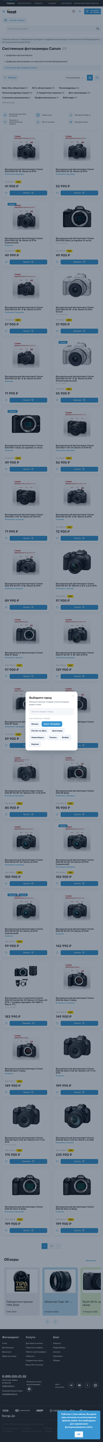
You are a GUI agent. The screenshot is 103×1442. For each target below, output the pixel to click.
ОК (78, 1434)
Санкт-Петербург (52, 724)
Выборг (65, 737)
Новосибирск (37, 737)
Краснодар (57, 731)
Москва (34, 724)
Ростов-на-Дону (39, 731)
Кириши (35, 744)
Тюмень (53, 737)
